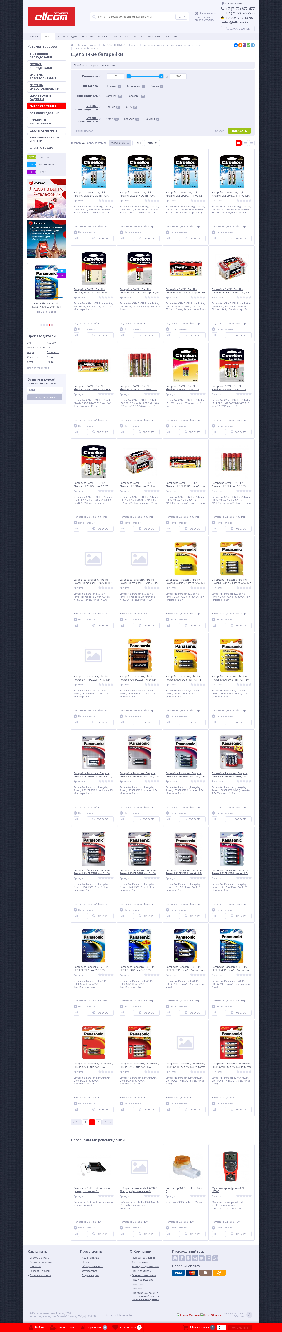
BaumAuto (53, 352)
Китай (112, 119)
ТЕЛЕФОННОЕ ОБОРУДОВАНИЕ (41, 55)
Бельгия (131, 119)
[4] (49, 325)
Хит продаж (135, 86)
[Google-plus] (215, 1258)
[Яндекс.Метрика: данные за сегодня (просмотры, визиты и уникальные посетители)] (188, 1315)
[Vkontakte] (195, 1258)
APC (49, 347)
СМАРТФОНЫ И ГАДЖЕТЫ (40, 97)
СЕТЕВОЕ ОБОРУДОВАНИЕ (41, 66)
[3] (47, 325)
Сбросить (219, 131)
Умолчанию (118, 143)
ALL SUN (52, 342)
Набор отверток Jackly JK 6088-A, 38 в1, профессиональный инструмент (138, 1191)
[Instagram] (175, 1258)
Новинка (113, 86)
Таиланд (151, 119)
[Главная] (72, 45)
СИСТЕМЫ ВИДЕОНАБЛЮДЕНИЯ (44, 86)
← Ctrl (76, 1122)
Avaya (30, 352)
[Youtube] (208, 1258)
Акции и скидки (67, 36)
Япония (113, 107)
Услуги (138, 36)
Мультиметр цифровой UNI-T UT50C (229, 1189)
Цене (138, 143)
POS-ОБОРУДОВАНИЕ (44, 113)
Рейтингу (151, 143)
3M (29, 342)
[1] (41, 325)
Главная (33, 36)
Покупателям (121, 36)
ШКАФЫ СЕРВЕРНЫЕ (43, 130)
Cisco (50, 357)
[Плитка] (239, 143)
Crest (30, 362)
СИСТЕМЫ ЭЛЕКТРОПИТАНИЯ (43, 76)
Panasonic (136, 96)
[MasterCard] (192, 1273)
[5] (52, 325)
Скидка (156, 86)
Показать (239, 131)
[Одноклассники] (240, 45)
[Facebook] (182, 1258)
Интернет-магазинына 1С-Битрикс (237, 1315)
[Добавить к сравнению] (76, 238)
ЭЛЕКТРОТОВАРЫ (42, 148)
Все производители (38, 367)
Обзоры (102, 36)
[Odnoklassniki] (188, 1258)
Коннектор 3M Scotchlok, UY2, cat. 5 (185, 1189)
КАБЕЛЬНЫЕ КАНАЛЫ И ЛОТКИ (44, 139)
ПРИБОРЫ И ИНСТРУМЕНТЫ (40, 121)
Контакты (171, 36)
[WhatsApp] (248, 45)
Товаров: (76, 143)
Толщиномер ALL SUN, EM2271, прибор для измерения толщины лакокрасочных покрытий (49, 305)
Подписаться (44, 397)
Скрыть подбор (84, 131)
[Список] (245, 143)
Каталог (48, 36)
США (131, 107)
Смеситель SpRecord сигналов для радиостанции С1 (92, 1189)
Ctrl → (107, 1122)
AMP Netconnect (37, 347)
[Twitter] (202, 1258)
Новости (87, 36)
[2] (44, 325)
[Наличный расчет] (205, 1273)
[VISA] (178, 1273)
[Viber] (244, 45)
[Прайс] (252, 143)
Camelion (32, 357)
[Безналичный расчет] (219, 1273)
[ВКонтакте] (236, 45)
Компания (154, 36)
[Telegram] (253, 45)
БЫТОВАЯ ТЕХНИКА (43, 106)
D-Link (50, 362)
